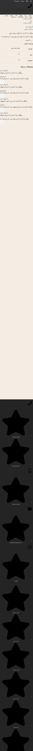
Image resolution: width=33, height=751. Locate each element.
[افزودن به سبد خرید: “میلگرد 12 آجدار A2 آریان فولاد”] (2, 82)
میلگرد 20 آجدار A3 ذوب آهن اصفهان (13, 101)
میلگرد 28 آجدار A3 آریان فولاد (11, 115)
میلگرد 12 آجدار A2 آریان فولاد (11, 73)
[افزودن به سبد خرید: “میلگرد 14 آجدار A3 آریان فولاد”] (2, 96)
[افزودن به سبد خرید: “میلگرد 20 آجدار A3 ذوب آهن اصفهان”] (2, 110)
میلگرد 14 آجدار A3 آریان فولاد (11, 87)
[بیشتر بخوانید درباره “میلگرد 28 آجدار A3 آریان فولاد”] (2, 122)
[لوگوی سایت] (27, 18)
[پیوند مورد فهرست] (16, 438)
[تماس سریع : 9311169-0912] (30, 6)
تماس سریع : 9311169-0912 (22, 10)
